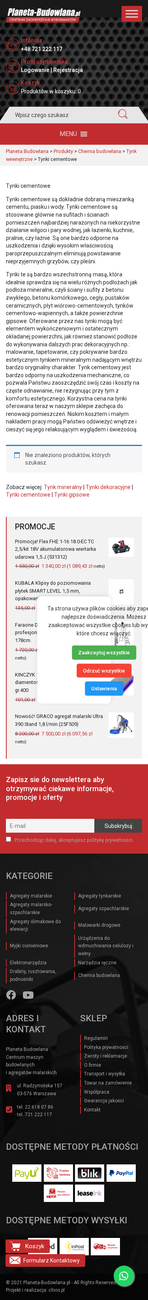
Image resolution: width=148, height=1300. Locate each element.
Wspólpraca (96, 1092)
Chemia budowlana (99, 975)
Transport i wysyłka (104, 1074)
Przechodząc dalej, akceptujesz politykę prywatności (73, 840)
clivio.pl (57, 1290)
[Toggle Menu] (132, 13)
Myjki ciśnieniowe (29, 946)
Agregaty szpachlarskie (103, 908)
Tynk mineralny (63, 487)
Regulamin (96, 1038)
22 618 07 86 (39, 1107)
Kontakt (92, 1110)
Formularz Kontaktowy (51, 1260)
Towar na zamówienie (108, 1083)
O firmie (92, 1065)
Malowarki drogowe (99, 925)
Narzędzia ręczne (97, 963)
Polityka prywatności (106, 1047)
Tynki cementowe (28, 494)
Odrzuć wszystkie (104, 670)
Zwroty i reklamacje (105, 1056)
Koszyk (34, 1246)
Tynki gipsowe (72, 494)
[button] (68, 134)
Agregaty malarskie (31, 896)
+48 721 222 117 (41, 49)
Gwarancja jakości (104, 1100)
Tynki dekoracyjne (108, 487)
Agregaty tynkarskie (99, 896)
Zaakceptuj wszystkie (104, 653)
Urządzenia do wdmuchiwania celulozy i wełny (105, 945)
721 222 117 (38, 1114)
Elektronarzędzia (28, 963)
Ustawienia (104, 689)
